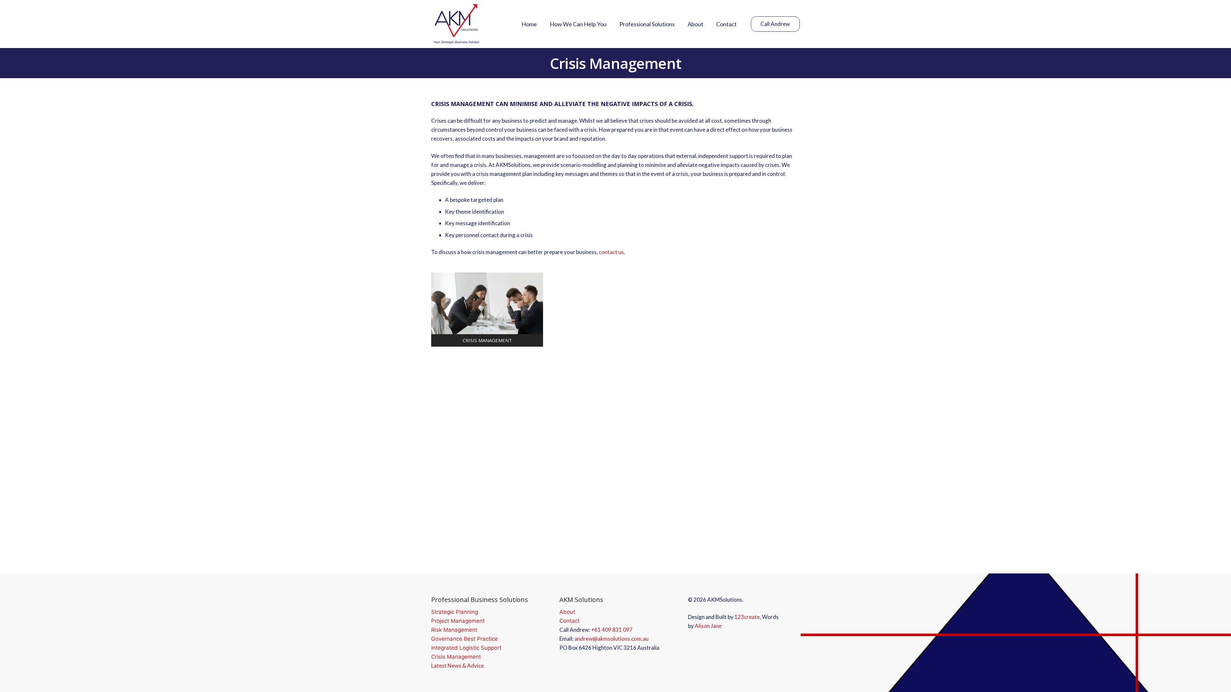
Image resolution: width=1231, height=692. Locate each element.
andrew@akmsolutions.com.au (611, 638)
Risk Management (454, 630)
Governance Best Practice (464, 639)
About (567, 612)
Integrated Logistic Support (466, 648)
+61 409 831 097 (611, 629)
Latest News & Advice (457, 665)
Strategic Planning (454, 612)
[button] (680, 24)
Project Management (458, 621)
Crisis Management (456, 657)
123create (747, 617)
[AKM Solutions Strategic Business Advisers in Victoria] (456, 24)
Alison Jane (708, 625)
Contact (569, 621)
